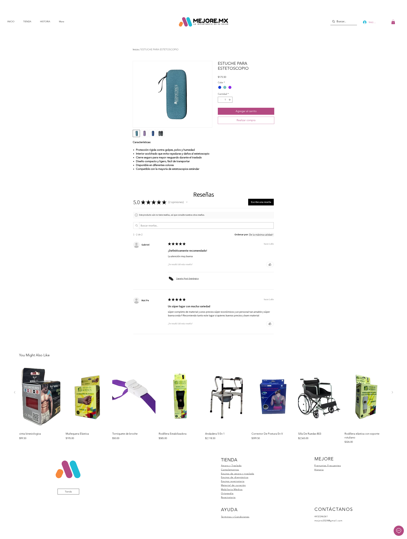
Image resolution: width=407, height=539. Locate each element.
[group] (203, 403)
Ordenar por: (242, 234)
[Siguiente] (392, 392)
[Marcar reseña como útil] (270, 264)
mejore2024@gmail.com (328, 520)
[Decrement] (220, 99)
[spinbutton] (225, 99)
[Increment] (230, 99)
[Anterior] (15, 392)
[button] (393, 22)
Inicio (136, 49)
